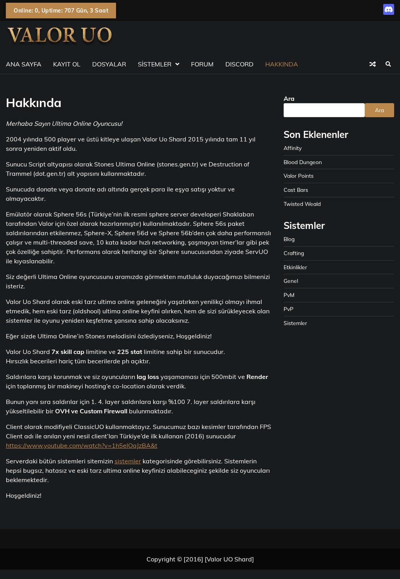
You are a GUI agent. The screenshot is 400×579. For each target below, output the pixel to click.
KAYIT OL (66, 64)
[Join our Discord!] (388, 12)
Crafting (294, 253)
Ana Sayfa (23, 64)
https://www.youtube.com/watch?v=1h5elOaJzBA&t (81, 445)
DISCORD (239, 64)
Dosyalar (109, 64)
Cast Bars (296, 189)
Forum (202, 64)
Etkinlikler (295, 267)
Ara (289, 98)
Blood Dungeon (303, 162)
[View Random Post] (373, 64)
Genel (291, 280)
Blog (289, 239)
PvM (289, 294)
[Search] (388, 64)
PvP (288, 309)
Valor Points (299, 175)
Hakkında (281, 64)
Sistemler (154, 64)
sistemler (127, 461)
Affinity (293, 148)
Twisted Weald (302, 203)
